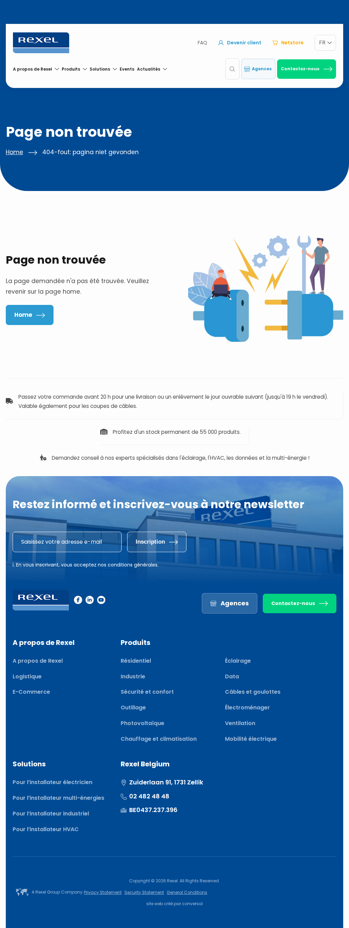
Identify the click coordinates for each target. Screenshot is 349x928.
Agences (262, 69)
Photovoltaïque (142, 723)
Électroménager (247, 707)
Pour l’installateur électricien (52, 782)
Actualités (148, 69)
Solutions (100, 69)
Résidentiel (136, 661)
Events (127, 69)
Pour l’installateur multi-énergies (58, 798)
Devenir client (244, 42)
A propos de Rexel (32, 69)
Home (14, 152)
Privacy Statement (103, 892)
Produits (71, 69)
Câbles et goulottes (252, 692)
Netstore (292, 42)
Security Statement (144, 892)
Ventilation (240, 723)
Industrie (133, 676)
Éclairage (238, 661)
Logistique (27, 676)
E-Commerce (31, 692)
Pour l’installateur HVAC (46, 829)
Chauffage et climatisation (159, 739)
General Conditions (187, 892)
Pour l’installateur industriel (51, 813)
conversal (192, 904)
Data (232, 676)
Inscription (150, 542)
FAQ (202, 42)
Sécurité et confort (147, 692)
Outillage (133, 707)
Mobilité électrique (251, 739)
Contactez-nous (300, 69)
